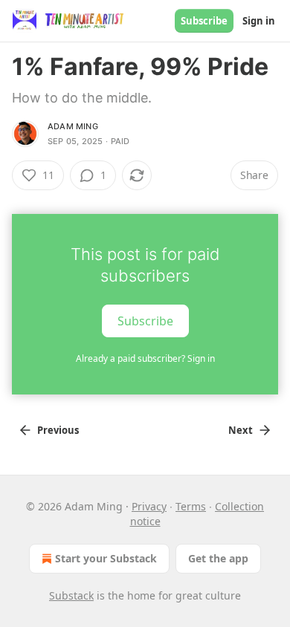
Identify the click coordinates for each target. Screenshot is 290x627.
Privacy (149, 506)
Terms (190, 506)
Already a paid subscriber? (145, 358)
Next (240, 430)
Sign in (258, 20)
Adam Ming (73, 126)
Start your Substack (106, 558)
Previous (58, 430)
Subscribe (204, 20)
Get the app (218, 558)
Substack (71, 595)
